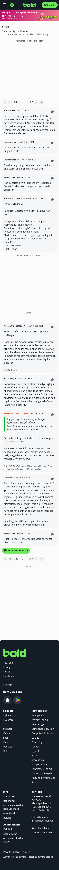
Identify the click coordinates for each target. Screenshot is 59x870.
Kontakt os (9, 796)
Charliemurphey (11, 159)
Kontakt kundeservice (42, 832)
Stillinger (7, 728)
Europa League (39, 764)
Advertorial (9, 813)
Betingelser (9, 800)
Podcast (7, 746)
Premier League (39, 719)
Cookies (25, 852)
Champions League (41, 773)
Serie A (35, 746)
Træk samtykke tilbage (41, 856)
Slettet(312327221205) (15, 413)
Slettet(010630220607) (14, 326)
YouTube (8, 662)
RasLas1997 (9, 177)
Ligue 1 (35, 751)
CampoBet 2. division (42, 728)
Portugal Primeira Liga (43, 777)
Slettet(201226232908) (14, 198)
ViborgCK (8, 477)
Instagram (8, 667)
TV (4, 724)
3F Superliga (37, 715)
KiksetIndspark (11, 378)
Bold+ (6, 751)
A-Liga (34, 755)
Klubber (7, 733)
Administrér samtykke (14, 856)
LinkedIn (7, 684)
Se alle (34, 782)
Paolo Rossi (9, 110)
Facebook (8, 676)
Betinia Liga (37, 724)
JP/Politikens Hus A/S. (42, 820)
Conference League (41, 768)
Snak (5, 737)
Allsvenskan (37, 759)
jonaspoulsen (10, 142)
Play (5, 742)
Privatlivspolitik (11, 852)
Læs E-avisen (10, 833)
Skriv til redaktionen (41, 828)
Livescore (8, 719)
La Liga (35, 737)
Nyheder (24, 31)
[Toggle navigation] (4, 5)
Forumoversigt (9, 31)
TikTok (6, 671)
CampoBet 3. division (42, 733)
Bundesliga (37, 742)
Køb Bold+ (50, 5)
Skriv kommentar (17, 550)
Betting (7, 817)
